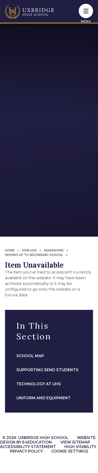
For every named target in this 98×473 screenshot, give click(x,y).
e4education (37, 442)
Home (10, 250)
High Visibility (80, 446)
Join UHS (29, 250)
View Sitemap (75, 442)
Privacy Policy (26, 451)
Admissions (54, 250)
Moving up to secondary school (34, 255)
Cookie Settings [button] (69, 451)
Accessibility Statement (28, 446)
